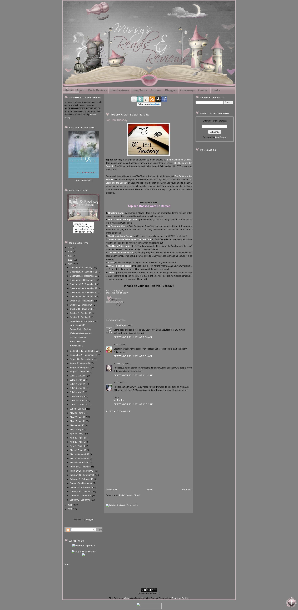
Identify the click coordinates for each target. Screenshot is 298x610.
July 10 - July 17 (78, 388)
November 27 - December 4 (83, 284)
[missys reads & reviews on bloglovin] (149, 105)
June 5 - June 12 (78, 409)
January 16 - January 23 (81, 491)
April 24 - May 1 (77, 433)
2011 (70, 264)
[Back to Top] (291, 603)
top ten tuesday (120, 293)
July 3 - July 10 (77, 392)
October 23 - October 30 (81, 305)
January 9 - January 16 (81, 496)
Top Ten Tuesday (78, 337)
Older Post (187, 489)
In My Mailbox (76, 346)
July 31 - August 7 (78, 376)
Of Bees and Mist (116, 226)
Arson (111, 262)
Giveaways (187, 90)
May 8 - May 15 (77, 425)
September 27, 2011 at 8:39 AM (133, 356)
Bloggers (171, 90)
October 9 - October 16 (81, 313)
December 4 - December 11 (83, 280)
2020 (70, 247)
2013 (70, 256)
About (80, 90)
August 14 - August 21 (80, 367)
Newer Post (111, 489)
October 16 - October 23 (81, 309)
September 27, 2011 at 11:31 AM (133, 375)
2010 (70, 505)
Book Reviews (97, 90)
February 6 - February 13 (82, 479)
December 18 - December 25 (84, 272)
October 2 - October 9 (80, 317)
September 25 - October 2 (82, 321)
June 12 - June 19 (78, 405)
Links (216, 90)
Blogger (89, 519)
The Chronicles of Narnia (120, 236)
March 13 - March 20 (80, 458)
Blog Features (119, 90)
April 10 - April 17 (78, 442)
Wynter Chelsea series (119, 266)
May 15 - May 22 (78, 421)
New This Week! (77, 325)
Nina (118, 344)
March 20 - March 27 (80, 454)
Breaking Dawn (115, 213)
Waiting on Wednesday (80, 333)
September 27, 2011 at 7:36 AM (133, 337)
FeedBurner (220, 137)
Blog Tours (139, 90)
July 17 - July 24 (78, 384)
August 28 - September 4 (82, 359)
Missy (126, 598)
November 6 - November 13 (83, 296)
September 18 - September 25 (84, 351)
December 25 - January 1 (82, 267)
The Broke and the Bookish (179, 160)
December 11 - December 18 (84, 276)
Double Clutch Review (80, 329)
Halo (111, 272)
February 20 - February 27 (82, 471)
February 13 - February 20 (82, 475)
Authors (156, 90)
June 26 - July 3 (77, 396)
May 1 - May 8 (77, 429)
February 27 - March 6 (80, 467)
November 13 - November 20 (84, 292)
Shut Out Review (77, 341)
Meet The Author (83, 180)
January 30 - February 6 (81, 483)
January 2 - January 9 (80, 500)
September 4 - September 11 (83, 355)
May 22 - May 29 (78, 417)
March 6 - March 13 (79, 462)
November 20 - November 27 (84, 288)
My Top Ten (119, 400)
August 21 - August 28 (80, 363)
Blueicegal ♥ (122, 325)
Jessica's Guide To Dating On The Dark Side (129, 239)
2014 (70, 251)
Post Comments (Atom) (129, 495)
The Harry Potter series (119, 246)
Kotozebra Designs (180, 598)
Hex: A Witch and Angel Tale (122, 219)
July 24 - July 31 (78, 380)
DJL (118, 382)
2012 (70, 260)
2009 (70, 509)
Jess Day (120, 363)
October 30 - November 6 (82, 301)
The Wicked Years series (120, 252)
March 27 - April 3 (78, 450)
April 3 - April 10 (77, 446)
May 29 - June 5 (78, 413)
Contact (203, 90)
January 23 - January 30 (81, 487)
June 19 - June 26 (78, 400)
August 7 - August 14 (80, 371)
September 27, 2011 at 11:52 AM (133, 404)
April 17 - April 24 (78, 438)
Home (69, 90)
